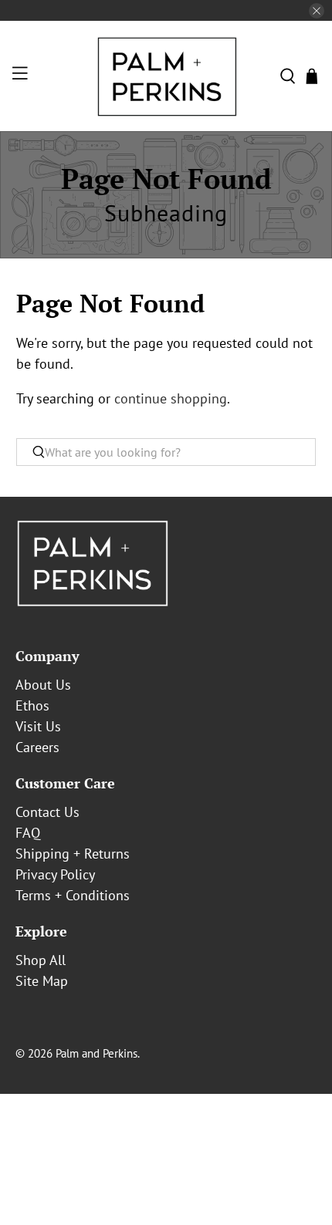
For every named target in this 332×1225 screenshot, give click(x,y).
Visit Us (38, 726)
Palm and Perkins (96, 1053)
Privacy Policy (55, 874)
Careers (37, 747)
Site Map (41, 981)
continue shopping (170, 398)
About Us (43, 684)
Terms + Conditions (72, 895)
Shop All (40, 960)
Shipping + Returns (72, 853)
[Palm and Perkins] (166, 76)
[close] (316, 11)
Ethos (32, 705)
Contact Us (47, 812)
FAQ (27, 833)
